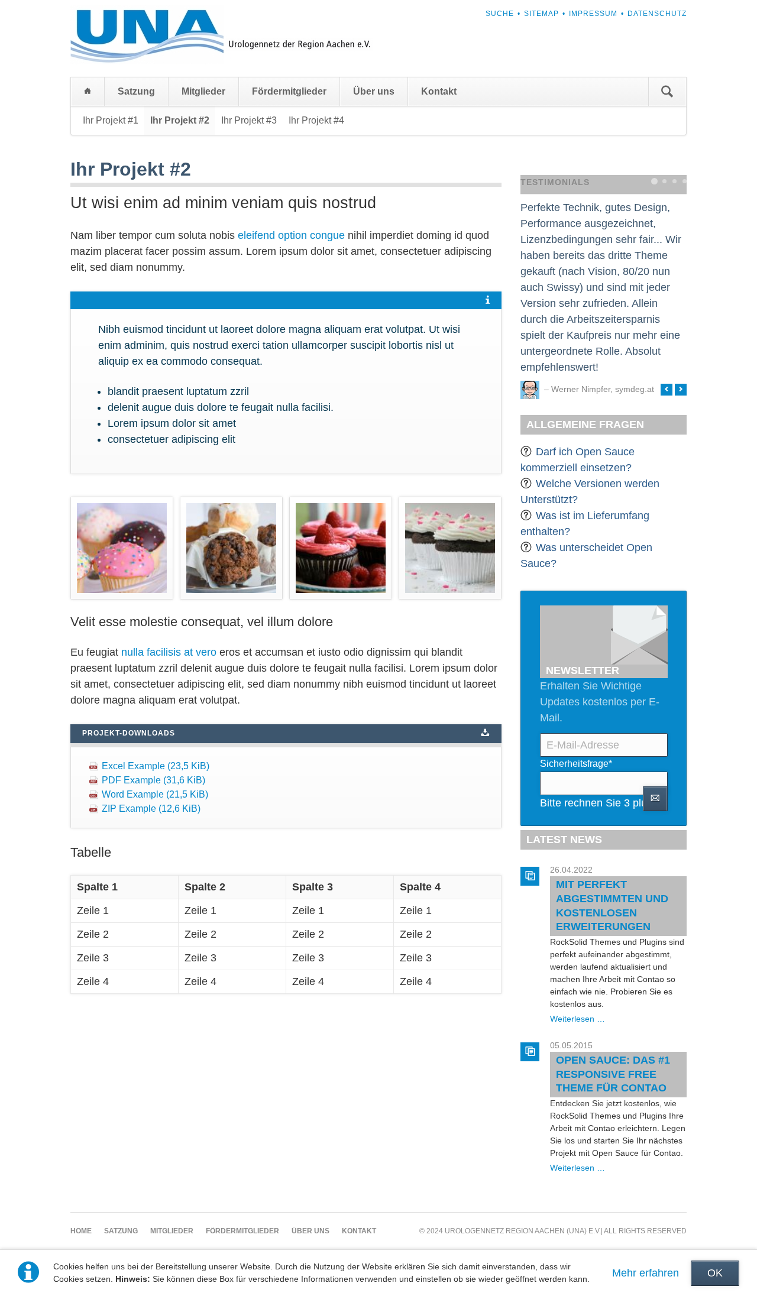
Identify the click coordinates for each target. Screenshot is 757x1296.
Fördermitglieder (289, 91)
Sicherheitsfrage (576, 763)
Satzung (136, 91)
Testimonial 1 (654, 181)
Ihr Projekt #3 (249, 120)
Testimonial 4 (685, 181)
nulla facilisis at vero (168, 652)
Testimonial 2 (664, 181)
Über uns (373, 91)
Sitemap (541, 13)
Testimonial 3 (674, 181)
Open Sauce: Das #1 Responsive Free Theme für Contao (613, 1074)
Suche (500, 13)
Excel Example (155, 766)
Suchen (667, 91)
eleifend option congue (291, 235)
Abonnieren (655, 798)
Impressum (593, 13)
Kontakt (439, 91)
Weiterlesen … (577, 1018)
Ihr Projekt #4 (316, 120)
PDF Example (153, 780)
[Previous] (666, 390)
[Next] (681, 390)
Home (87, 91)
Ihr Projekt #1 (110, 120)
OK (715, 1273)
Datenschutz (657, 13)
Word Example (155, 794)
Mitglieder (203, 91)
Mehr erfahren (645, 1273)
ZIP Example (151, 808)
